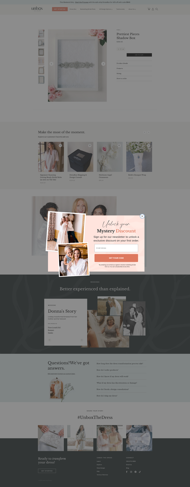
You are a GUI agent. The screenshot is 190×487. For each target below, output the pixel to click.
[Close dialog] (142, 216)
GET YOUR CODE (116, 258)
